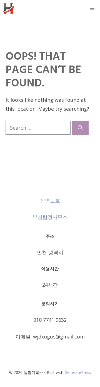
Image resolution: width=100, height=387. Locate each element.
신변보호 (50, 200)
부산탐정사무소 (50, 217)
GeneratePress (77, 372)
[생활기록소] (8, 8)
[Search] (80, 128)
